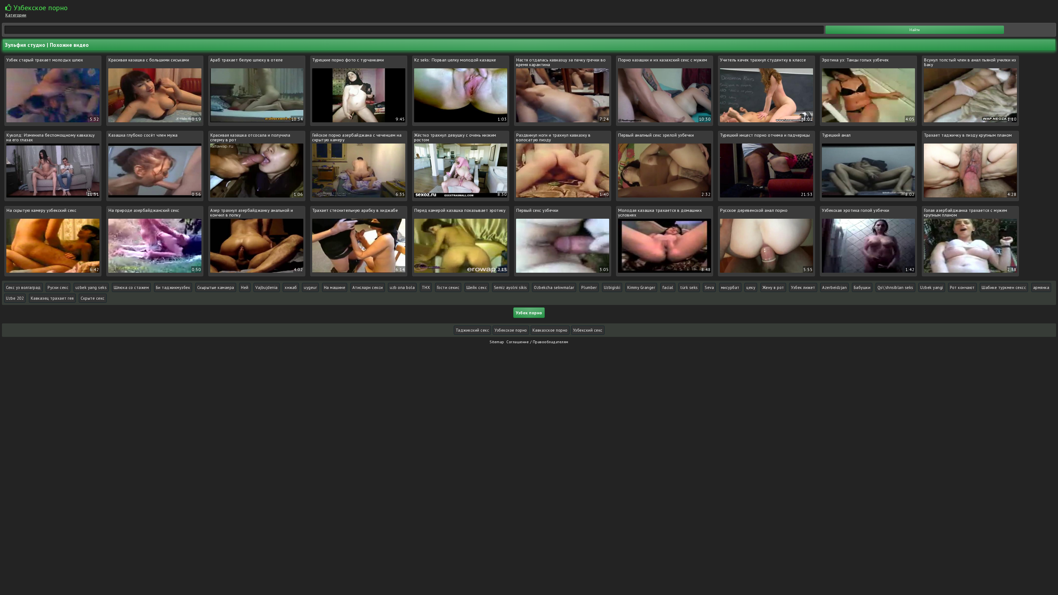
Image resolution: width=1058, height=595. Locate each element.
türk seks (689, 287)
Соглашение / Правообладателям (537, 341)
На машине (335, 287)
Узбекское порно (511, 330)
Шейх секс (476, 287)
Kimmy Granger (641, 287)
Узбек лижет (803, 287)
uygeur (310, 287)
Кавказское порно (550, 330)
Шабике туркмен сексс (1004, 287)
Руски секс (58, 287)
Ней (245, 287)
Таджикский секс (472, 330)
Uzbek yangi (931, 287)
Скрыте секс (93, 298)
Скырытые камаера (215, 287)
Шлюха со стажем (131, 287)
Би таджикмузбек (173, 287)
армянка (1041, 287)
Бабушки (862, 287)
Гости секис (448, 287)
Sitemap (497, 341)
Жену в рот (773, 287)
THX (426, 287)
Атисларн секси (367, 287)
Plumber (589, 287)
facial (667, 287)
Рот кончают (962, 287)
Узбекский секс (588, 330)
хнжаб (291, 287)
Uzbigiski (612, 287)
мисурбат (730, 287)
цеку (750, 287)
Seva (709, 287)
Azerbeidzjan (834, 287)
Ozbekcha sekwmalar (554, 287)
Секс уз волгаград (23, 287)
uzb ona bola (402, 287)
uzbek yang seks (91, 287)
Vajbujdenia (266, 287)
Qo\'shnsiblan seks (895, 287)
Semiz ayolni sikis (510, 287)
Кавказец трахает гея (52, 298)
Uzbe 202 (15, 298)
